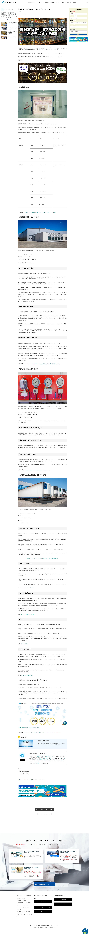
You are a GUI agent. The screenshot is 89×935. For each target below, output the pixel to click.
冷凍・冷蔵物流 (21, 13)
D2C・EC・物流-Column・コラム (43, 907)
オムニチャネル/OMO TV (24, 773)
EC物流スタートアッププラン (22, 900)
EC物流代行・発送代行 (45, 755)
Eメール (73, 16)
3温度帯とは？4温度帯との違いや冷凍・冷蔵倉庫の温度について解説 (40, 212)
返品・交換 (46, 760)
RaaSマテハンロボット (45, 758)
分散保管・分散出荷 (39, 760)
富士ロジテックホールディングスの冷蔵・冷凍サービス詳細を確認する (42, 558)
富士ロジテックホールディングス (43, 901)
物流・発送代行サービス (41, 759)
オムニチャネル (52, 755)
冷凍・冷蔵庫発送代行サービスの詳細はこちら (29, 727)
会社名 (73, 20)
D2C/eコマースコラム (23, 769)
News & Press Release (43, 911)
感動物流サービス (48, 762)
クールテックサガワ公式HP (27, 675)
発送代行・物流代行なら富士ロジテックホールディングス (44, 927)
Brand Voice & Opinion (24, 771)
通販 (30, 755)
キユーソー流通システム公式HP (28, 614)
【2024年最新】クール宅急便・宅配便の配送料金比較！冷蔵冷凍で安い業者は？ (42, 732)
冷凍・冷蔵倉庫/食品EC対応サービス (24, 905)
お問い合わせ (9, 19)
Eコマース (36, 755)
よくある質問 (63, 904)
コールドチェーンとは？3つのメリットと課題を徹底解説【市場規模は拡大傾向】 (43, 363)
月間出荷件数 (73, 29)
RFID (50, 758)
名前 (72, 11)
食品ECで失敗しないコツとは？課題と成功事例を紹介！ (37, 470)
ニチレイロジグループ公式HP (27, 587)
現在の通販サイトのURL (75, 25)
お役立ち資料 (37, 763)
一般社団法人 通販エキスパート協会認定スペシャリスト (44, 756)
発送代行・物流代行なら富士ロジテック (44, 809)
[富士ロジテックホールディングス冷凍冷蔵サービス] (42, 713)
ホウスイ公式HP (24, 643)
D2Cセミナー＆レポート (24, 775)
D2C (32, 755)
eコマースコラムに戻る (45, 813)
